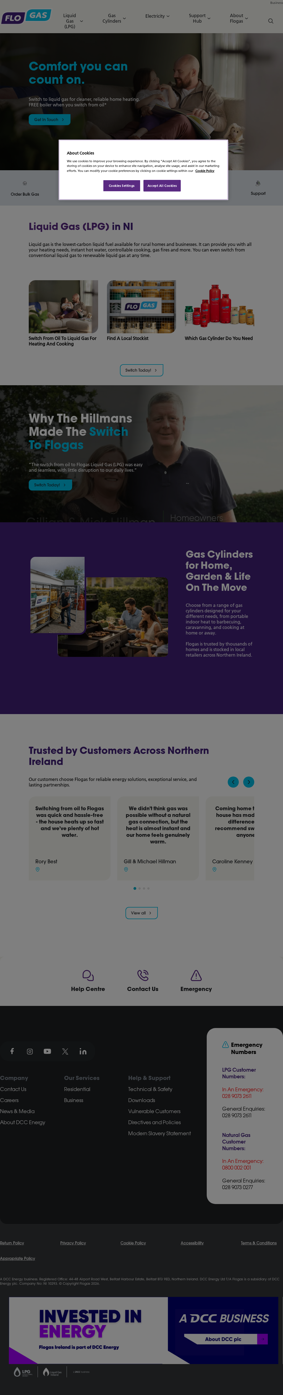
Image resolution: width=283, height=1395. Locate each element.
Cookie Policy (204, 171)
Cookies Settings (122, 185)
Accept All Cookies (162, 185)
